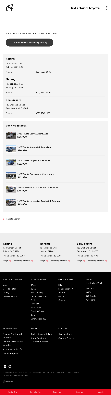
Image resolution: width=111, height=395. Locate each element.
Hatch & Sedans (12, 279)
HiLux (60, 284)
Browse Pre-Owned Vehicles (12, 335)
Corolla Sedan (10, 296)
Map (5, 260)
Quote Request (10, 353)
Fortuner (35, 303)
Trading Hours (22, 260)
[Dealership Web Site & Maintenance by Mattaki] (8, 381)
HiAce (61, 296)
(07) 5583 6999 (43, 71)
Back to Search (13, 218)
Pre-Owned (10, 328)
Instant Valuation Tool (13, 349)
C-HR (33, 299)
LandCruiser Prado (39, 296)
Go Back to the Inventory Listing (30, 42)
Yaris (5, 284)
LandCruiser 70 (65, 288)
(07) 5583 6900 (43, 92)
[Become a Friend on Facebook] (4, 366)
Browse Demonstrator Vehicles (13, 343)
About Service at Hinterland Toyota (39, 340)
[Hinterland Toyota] (9, 7)
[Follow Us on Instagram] (9, 366)
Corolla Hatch (9, 288)
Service (35, 328)
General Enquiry (66, 338)
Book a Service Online (41, 333)
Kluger (34, 314)
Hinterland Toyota (84, 8)
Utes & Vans (65, 279)
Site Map (60, 372)
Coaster (62, 299)
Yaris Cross (36, 307)
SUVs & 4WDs (38, 279)
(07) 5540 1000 (43, 113)
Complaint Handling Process (16, 375)
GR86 (88, 292)
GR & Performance (94, 281)
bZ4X (33, 288)
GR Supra (90, 299)
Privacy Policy (73, 372)
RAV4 (33, 284)
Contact (63, 328)
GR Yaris (90, 288)
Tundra (61, 292)
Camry (6, 292)
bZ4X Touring (37, 292)
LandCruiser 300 (38, 318)
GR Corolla (91, 295)
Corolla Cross (37, 311)
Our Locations (65, 333)
